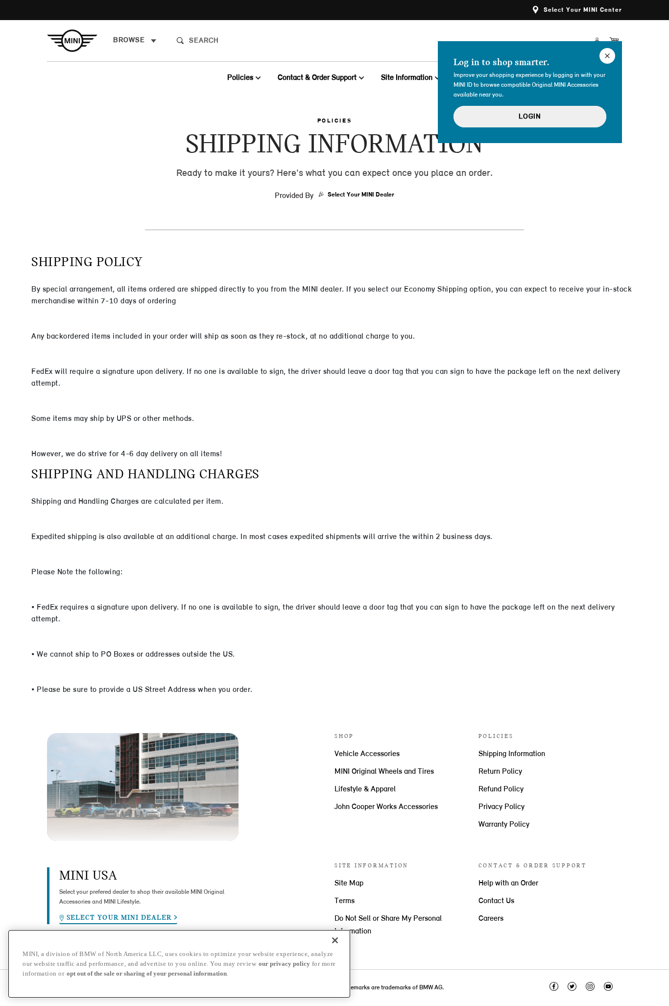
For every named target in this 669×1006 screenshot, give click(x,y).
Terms (344, 901)
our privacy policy (284, 963)
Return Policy (500, 772)
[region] (179, 964)
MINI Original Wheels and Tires (384, 772)
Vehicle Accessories (367, 754)
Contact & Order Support (317, 78)
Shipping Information (511, 754)
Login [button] (530, 117)
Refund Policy (501, 789)
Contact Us (496, 901)
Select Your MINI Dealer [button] (361, 195)
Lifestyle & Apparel (365, 789)
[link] (80, 40)
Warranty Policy (503, 825)
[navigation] (135, 41)
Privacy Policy (501, 807)
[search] (263, 40)
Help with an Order (508, 883)
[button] (577, 10)
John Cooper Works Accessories (386, 807)
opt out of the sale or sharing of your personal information (147, 973)
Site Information (406, 78)
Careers (490, 919)
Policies (240, 78)
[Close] (335, 940)
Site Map (348, 883)
